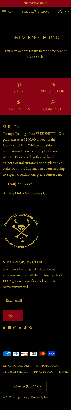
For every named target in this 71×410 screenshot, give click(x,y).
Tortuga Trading (21, 397)
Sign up (13, 315)
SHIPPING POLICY (48, 366)
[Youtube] (20, 327)
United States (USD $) (22, 386)
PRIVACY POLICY (43, 372)
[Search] (12, 11)
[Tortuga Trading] (35, 11)
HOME (63, 372)
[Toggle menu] (4, 11)
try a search (35, 56)
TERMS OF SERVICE (15, 372)
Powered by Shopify (42, 397)
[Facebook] (9, 327)
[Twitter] (4, 327)
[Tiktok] (25, 327)
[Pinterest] (30, 327)
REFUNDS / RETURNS (17, 366)
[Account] (59, 11)
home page (55, 50)
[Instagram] (14, 327)
